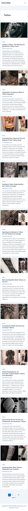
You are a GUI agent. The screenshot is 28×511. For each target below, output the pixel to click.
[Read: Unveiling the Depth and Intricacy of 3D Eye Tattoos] (14, 311)
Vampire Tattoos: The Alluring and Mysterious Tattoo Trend (13, 45)
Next (14, 497)
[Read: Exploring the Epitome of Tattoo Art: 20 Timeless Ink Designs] (14, 217)
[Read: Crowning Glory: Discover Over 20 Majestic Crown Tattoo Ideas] (14, 123)
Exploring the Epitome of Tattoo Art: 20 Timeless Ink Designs (12, 233)
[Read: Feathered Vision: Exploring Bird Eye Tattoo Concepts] (14, 169)
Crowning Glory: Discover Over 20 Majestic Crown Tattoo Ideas (13, 139)
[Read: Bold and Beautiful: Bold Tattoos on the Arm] (14, 265)
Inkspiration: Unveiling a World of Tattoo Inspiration (13, 93)
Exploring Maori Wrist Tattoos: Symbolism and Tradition (12, 468)
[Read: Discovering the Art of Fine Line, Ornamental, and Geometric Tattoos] (14, 405)
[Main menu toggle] (25, 3)
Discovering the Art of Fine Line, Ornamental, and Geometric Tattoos (14, 420)
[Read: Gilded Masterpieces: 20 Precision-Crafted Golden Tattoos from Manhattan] (14, 357)
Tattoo (3, 41)
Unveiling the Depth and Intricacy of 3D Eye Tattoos (13, 326)
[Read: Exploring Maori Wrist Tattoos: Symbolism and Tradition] (14, 453)
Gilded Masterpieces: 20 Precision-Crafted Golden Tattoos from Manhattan (13, 373)
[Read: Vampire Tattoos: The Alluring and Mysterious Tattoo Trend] (14, 30)
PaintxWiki (5, 3)
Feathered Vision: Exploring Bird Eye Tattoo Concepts (12, 185)
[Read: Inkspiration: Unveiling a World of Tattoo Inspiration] (14, 78)
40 (18, 495)
